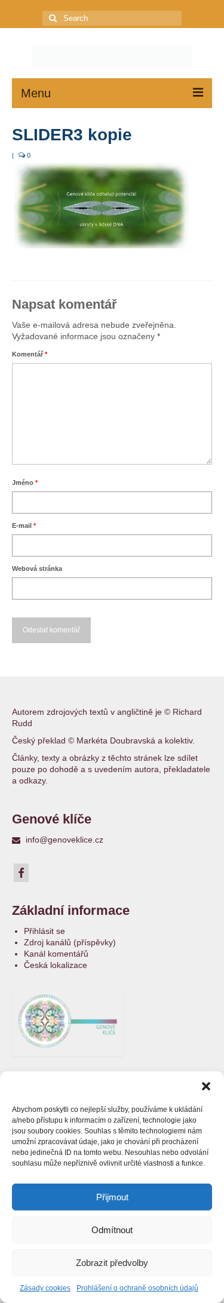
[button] (206, 1086)
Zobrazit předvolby (112, 1263)
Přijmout (112, 1197)
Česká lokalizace (55, 965)
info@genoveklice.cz (63, 839)
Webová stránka (37, 568)
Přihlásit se (44, 931)
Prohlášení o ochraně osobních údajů (137, 1288)
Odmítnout (112, 1230)
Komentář (29, 354)
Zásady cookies (45, 1288)
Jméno (25, 482)
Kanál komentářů (56, 953)
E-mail (24, 525)
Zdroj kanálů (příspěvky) (70, 942)
